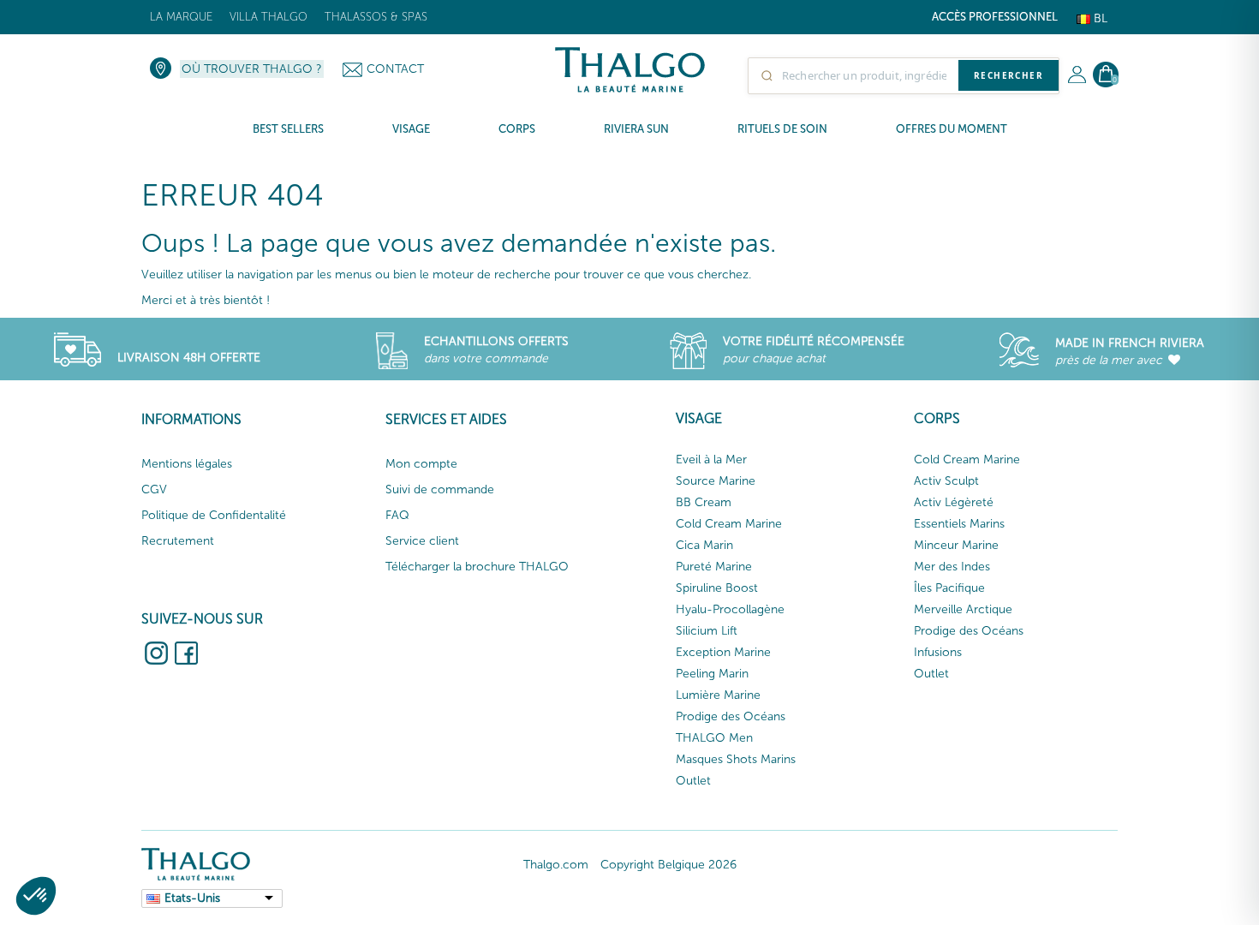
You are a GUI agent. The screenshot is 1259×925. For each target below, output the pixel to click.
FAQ (397, 515)
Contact (395, 69)
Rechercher (1008, 75)
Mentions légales (186, 464)
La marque (181, 16)
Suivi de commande (439, 489)
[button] (36, 895)
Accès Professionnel (995, 16)
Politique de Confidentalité (213, 515)
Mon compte (421, 464)
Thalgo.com (555, 864)
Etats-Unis (192, 898)
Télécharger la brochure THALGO (477, 566)
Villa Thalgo (268, 16)
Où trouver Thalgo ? (252, 69)
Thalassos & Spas (376, 16)
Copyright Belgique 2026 (668, 864)
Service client (422, 541)
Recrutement (177, 541)
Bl (1098, 18)
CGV (154, 489)
